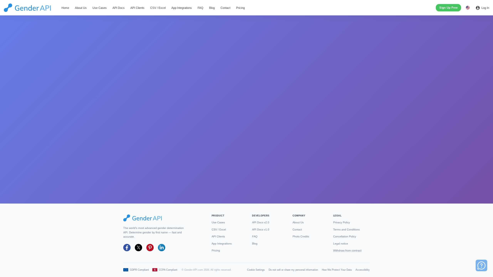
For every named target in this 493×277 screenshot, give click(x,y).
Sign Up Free (448, 7)
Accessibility (362, 269)
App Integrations (181, 7)
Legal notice (340, 243)
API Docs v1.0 (260, 229)
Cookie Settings (256, 269)
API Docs (118, 7)
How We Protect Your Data (337, 269)
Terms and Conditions (346, 229)
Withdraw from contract (347, 250)
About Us (81, 7)
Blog (212, 7)
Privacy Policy (341, 222)
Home (65, 7)
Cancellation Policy (344, 236)
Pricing (240, 7)
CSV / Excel (158, 7)
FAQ (200, 7)
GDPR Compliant (139, 269)
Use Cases (99, 7)
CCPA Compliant (168, 269)
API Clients (137, 7)
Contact (225, 7)
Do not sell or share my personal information (293, 269)
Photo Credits (301, 236)
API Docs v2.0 (260, 222)
